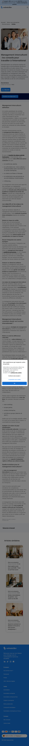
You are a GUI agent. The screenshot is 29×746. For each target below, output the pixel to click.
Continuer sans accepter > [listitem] (14, 375)
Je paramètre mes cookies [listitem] (14, 379)
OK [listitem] (14, 383)
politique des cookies (16, 372)
